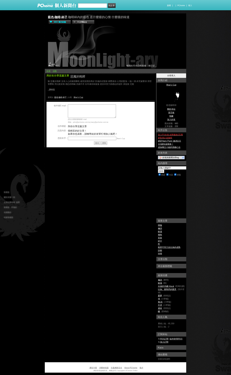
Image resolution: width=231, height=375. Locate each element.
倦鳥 (160, 235)
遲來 (160, 308)
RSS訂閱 (164, 339)
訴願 (160, 250)
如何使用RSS (176, 339)
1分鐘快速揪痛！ (165, 144)
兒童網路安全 (116, 368)
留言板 (171, 112)
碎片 (160, 241)
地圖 (171, 116)
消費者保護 (104, 368)
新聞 (169, 5)
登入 (190, 5)
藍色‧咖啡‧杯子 (57, 17)
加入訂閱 (164, 342)
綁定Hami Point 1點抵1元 (169, 141)
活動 (55, 71)
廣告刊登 (93, 368)
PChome (181, 5)
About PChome (130, 368)
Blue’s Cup (78, 97)
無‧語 (160, 302)
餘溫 (160, 231)
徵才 (141, 368)
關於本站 (171, 109)
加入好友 (171, 119)
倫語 (160, 228)
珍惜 (160, 253)
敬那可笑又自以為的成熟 (169, 247)
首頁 (48, 71)
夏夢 (160, 295)
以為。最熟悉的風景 (167, 289)
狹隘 (160, 225)
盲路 (160, 238)
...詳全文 (51, 89)
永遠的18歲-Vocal (166, 286)
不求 (160, 305)
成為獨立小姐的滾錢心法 (169, 147)
